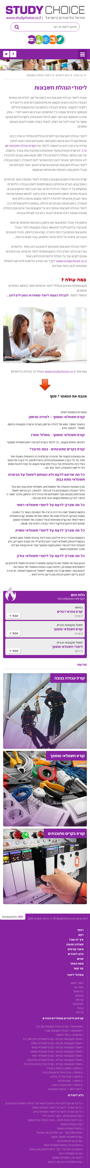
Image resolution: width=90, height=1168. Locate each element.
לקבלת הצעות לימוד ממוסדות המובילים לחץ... (38, 295)
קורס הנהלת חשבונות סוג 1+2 (52, 1026)
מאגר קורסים (76, 949)
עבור (14, 616)
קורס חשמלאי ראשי (43, 1056)
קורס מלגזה (64, 1081)
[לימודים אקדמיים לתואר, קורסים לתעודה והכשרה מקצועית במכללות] (45, 19)
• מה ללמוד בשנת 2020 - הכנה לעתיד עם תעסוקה (55, 1120)
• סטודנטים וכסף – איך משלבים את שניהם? (60, 1132)
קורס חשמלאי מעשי (43, 1047)
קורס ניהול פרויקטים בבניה (56, 1072)
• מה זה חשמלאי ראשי (71, 1153)
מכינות (80, 1012)
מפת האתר (77, 963)
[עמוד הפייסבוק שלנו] (13, 54)
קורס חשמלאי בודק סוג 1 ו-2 (38, 1039)
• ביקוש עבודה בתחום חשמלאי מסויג (64, 1145)
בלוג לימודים (76, 954)
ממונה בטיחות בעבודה (59, 1068)
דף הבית (78, 75)
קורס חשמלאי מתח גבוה (40, 1060)
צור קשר (78, 968)
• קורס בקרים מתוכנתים (70, 1141)
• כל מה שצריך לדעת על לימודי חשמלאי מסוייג (58, 1107)
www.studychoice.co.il (71, 261)
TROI (20, 916)
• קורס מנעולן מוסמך (72, 1124)
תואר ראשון (77, 983)
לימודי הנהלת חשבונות (38, 75)
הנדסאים (79, 991)
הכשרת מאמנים (57, 1089)
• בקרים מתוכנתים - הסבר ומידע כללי (63, 1116)
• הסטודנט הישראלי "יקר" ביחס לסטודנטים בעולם (56, 1149)
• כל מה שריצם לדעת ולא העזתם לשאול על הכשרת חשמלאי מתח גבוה (44, 1103)
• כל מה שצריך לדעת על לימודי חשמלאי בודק (58, 1111)
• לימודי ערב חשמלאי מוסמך (68, 1157)
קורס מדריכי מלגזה (60, 1076)
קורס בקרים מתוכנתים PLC (39, 1064)
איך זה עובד (76, 939)
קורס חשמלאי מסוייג (42, 1043)
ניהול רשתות (63, 1035)
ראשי (80, 930)
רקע (81, 935)
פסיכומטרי (78, 1004)
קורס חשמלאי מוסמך (42, 1051)
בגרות (80, 1008)
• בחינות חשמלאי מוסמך (70, 1128)
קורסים (80, 1000)
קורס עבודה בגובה (61, 1085)
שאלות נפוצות (75, 944)
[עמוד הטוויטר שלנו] (6, 54)
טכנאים (79, 995)
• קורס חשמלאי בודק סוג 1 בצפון (66, 1162)
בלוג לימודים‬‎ (62, 75)
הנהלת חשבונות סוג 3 (56, 1030)
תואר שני (79, 987)
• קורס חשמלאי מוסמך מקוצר (67, 1137)
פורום (80, 959)
